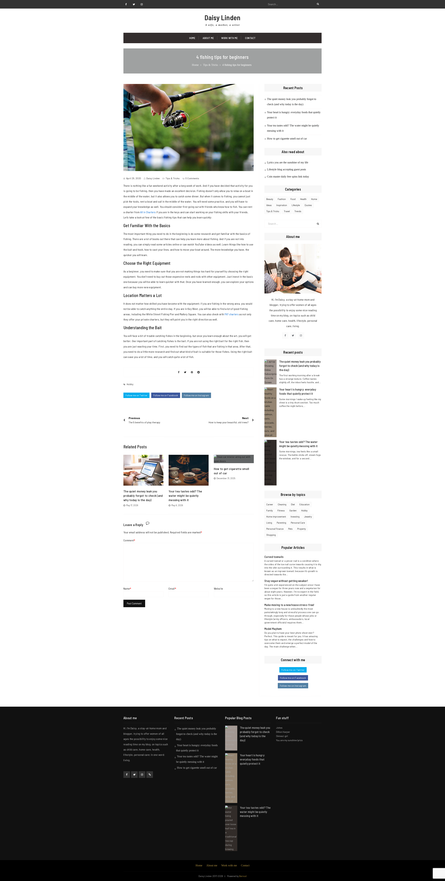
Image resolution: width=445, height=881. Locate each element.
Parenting (281, 522)
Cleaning (282, 504)
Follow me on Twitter (136, 395)
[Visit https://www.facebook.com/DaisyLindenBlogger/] (285, 335)
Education (305, 504)
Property (301, 528)
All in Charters (148, 212)
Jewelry (308, 516)
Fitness (281, 510)
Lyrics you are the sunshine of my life (287, 162)
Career (269, 504)
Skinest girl (282, 736)
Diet (293, 504)
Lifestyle (296, 205)
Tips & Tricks (173, 178)
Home (192, 38)
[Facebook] (126, 4)
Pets (290, 528)
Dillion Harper (283, 731)
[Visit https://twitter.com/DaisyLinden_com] (293, 335)
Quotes (308, 205)
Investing (295, 516)
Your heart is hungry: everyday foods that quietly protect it (252, 759)
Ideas (269, 205)
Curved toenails (274, 556)
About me (211, 865)
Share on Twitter (185, 372)
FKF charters (232, 314)
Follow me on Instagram (196, 395)
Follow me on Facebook (165, 395)
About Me (208, 38)
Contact (250, 38)
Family (269, 510)
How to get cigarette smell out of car (287, 138)
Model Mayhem (273, 628)
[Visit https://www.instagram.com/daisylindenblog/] (301, 335)
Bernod (242, 876)
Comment (128, 540)
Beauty (269, 199)
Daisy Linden (222, 17)
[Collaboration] (149, 774)
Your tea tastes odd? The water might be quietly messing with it (185, 495)
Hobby (130, 384)
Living (269, 522)
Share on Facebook (178, 372)
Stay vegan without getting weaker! (286, 580)
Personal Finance (275, 528)
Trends (297, 211)
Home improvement (276, 516)
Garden (293, 510)
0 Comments (192, 178)
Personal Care (298, 522)
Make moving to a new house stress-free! (289, 604)
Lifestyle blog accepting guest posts (286, 169)
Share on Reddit (198, 372)
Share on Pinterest (192, 372)
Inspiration (281, 205)
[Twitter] (133, 4)
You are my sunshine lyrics (289, 740)
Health (303, 199)
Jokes (279, 727)
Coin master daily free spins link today (288, 176)
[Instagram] (141, 4)
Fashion (282, 199)
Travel (287, 211)
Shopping (271, 535)
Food (293, 199)
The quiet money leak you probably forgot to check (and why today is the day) (143, 495)
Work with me (229, 38)
